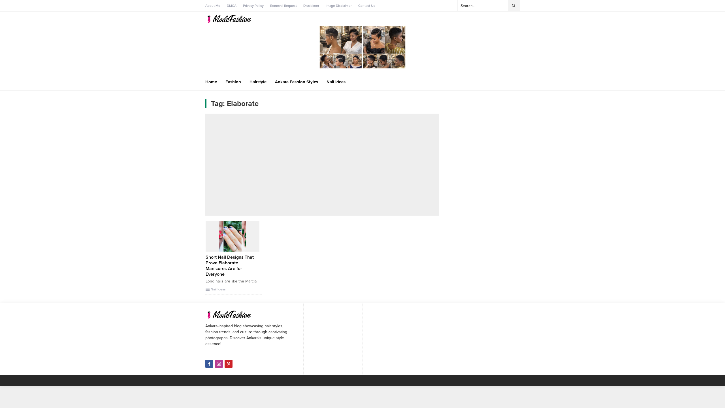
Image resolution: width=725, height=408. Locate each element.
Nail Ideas (218, 289)
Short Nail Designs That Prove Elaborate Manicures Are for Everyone (230, 265)
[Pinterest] (229, 364)
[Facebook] (209, 364)
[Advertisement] (322, 164)
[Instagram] (219, 364)
